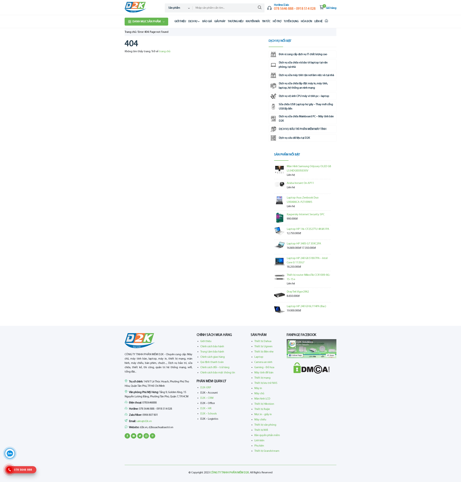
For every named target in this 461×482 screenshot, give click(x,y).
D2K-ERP (205, 387)
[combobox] (179, 7)
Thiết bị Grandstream (266, 451)
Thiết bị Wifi (261, 430)
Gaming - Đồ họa (264, 367)
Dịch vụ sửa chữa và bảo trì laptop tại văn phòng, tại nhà (303, 64)
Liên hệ (318, 21)
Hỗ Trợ (277, 21)
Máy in (258, 388)
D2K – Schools (208, 413)
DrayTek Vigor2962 (298, 291)
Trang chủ (130, 32)
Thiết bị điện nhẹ (264, 351)
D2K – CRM (206, 398)
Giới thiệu (180, 21)
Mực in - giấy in (263, 414)
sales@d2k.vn (144, 421)
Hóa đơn (306, 21)
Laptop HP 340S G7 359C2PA (304, 243)
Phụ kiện (259, 445)
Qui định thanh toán (212, 362)
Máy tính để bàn (263, 372)
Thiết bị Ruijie (262, 409)
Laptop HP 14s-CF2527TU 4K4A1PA (308, 229)
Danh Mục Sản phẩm (146, 21)
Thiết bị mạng (262, 377)
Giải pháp (219, 21)
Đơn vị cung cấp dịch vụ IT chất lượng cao (303, 54)
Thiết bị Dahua (262, 341)
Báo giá (207, 21)
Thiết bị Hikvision (264, 404)
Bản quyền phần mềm (267, 435)
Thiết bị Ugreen (263, 346)
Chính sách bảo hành (212, 346)
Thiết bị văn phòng (265, 424)
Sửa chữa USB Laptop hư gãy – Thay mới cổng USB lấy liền (306, 106)
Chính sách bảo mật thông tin (217, 372)
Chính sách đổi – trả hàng (214, 367)
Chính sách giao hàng (212, 357)
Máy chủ (259, 393)
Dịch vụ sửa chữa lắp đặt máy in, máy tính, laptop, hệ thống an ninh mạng (303, 85)
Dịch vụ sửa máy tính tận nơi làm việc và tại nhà (306, 75)
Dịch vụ (192, 21)
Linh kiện (259, 440)
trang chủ (164, 51)
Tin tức (266, 21)
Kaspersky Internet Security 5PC (306, 214)
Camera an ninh (263, 362)
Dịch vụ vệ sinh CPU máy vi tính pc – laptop (304, 96)
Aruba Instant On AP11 (300, 183)
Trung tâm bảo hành (212, 351)
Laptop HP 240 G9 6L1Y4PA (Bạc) (306, 306)
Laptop (258, 357)
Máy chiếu (260, 419)
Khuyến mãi (253, 21)
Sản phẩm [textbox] (174, 7)
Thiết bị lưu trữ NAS (265, 383)
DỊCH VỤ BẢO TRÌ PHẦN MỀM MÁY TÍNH (302, 129)
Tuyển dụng (291, 21)
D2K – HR (205, 408)
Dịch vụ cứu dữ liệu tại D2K (294, 138)
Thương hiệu (235, 21)
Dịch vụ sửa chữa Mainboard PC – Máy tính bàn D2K (306, 118)
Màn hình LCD (262, 398)
